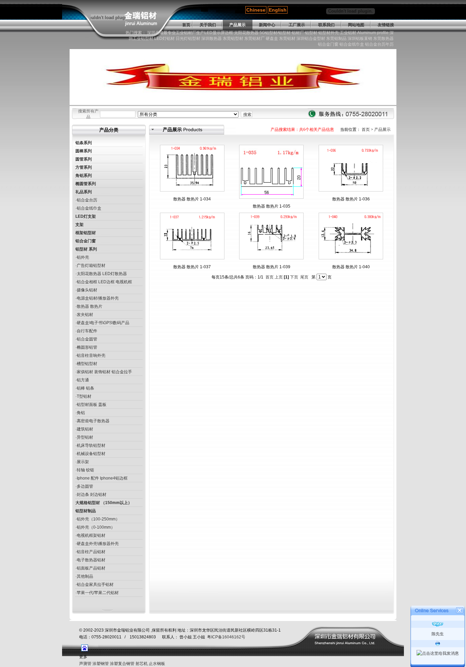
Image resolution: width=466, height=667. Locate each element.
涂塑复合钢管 (122, 663)
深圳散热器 (211, 38)
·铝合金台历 (86, 200)
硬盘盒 (272, 38)
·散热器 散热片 (88, 306)
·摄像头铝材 (86, 290)
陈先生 (438, 634)
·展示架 (82, 461)
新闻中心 (267, 24)
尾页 (304, 277)
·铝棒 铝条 (84, 388)
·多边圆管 (84, 486)
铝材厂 (298, 32)
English (278, 10)
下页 (294, 277)
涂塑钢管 (100, 663)
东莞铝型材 (233, 38)
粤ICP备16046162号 (226, 637)
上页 (279, 277)
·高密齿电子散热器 (92, 421)
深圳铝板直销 (360, 38)
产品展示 (237, 24)
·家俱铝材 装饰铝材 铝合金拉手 (103, 371)
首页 (186, 24)
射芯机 (141, 663)
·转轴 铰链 (84, 470)
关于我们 (208, 24)
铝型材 (311, 32)
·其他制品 (84, 576)
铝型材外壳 (328, 32)
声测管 (85, 663)
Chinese (255, 10)
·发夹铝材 (84, 314)
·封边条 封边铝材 (90, 494)
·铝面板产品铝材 (90, 568)
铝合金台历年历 (379, 44)
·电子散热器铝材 (90, 560)
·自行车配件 (86, 331)
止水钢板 (157, 663)
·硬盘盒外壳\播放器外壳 (97, 543)
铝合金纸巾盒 (351, 44)
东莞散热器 (383, 38)
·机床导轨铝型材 (90, 445)
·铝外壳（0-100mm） (95, 527)
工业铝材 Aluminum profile (364, 32)
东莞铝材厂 (254, 38)
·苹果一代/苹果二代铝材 (97, 592)
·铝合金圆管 (86, 339)
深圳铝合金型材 (310, 38)
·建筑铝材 (84, 429)
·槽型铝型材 (86, 363)
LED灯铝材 (164, 38)
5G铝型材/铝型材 (275, 32)
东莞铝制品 (336, 38)
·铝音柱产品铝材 (90, 551)
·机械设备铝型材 (90, 453)
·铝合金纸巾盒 (88, 208)
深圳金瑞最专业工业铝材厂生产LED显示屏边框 (190, 32)
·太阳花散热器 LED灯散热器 (101, 273)
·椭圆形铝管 (86, 347)
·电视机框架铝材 (90, 535)
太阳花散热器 (246, 32)
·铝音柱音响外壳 (90, 355)
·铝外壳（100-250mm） (97, 519)
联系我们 (326, 24)
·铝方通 (82, 380)
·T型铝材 (83, 396)
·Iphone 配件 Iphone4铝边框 (101, 478)
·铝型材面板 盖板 (90, 404)
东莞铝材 (287, 38)
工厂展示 (297, 24)
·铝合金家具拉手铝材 (94, 584)
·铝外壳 (82, 257)
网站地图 (356, 24)
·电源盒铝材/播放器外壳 (97, 298)
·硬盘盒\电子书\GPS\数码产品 (102, 322)
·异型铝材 (84, 437)
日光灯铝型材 (188, 38)
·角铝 (80, 412)
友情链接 (386, 24)
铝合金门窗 (328, 44)
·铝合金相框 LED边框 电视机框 (103, 281)
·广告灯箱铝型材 (90, 265)
